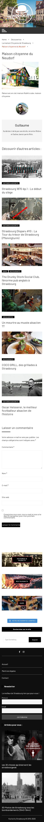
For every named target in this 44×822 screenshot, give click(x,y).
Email (4, 707)
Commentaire (8, 447)
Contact (5, 678)
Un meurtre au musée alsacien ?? (21, 324)
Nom (4, 473)
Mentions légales (9, 671)
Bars (5, 271)
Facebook (20, 652)
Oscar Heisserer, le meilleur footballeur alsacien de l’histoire (19, 410)
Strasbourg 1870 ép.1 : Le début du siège (21, 190)
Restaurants (15, 271)
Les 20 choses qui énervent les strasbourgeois (16, 766)
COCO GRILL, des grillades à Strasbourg (19, 366)
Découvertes (8, 317)
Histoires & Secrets (10, 183)
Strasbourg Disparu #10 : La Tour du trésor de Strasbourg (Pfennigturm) (20, 234)
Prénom (5, 698)
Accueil (5, 664)
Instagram (24, 652)
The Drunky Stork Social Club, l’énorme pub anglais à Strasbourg (20, 280)
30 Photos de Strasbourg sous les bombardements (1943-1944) (18, 809)
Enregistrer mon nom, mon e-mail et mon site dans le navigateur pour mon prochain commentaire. (22, 516)
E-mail (5, 485)
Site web (5, 497)
